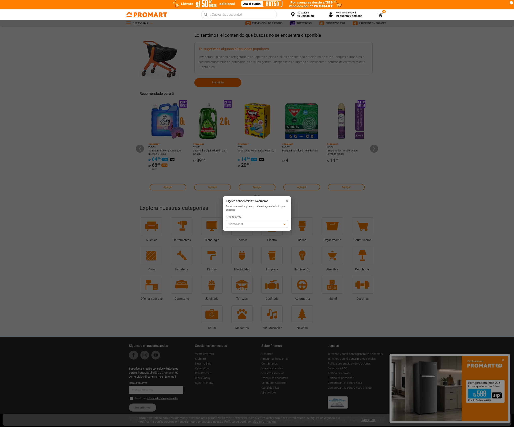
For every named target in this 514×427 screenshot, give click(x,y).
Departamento (234, 217)
